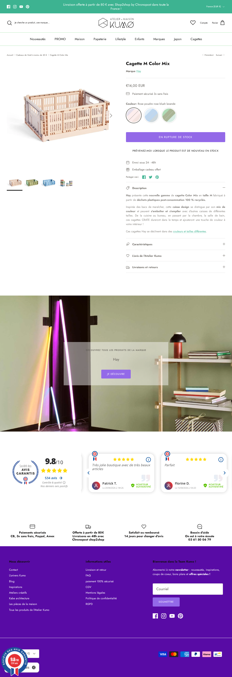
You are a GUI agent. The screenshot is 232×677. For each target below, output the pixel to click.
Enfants (139, 39)
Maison (80, 39)
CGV (88, 587)
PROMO (60, 39)
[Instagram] (15, 6)
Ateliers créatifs (18, 593)
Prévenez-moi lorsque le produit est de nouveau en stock (175, 151)
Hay (138, 71)
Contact (13, 570)
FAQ (88, 575)
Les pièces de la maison (23, 604)
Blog (11, 581)
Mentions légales (95, 593)
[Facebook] (8, 6)
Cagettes (196, 39)
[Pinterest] (27, 6)
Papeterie (100, 39)
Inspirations (15, 587)
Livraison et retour (96, 570)
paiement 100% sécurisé (100, 581)
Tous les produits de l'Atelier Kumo (29, 610)
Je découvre (116, 374)
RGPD (89, 604)
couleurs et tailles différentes (189, 231)
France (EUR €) (213, 6)
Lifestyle (120, 39)
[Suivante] (111, 116)
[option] (61, 115)
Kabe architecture (19, 598)
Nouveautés (38, 39)
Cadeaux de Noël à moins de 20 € (31, 54)
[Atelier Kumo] (116, 23)
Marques (159, 39)
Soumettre (166, 602)
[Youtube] (21, 6)
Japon (177, 39)
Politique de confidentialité (101, 598)
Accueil (10, 54)
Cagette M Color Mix (59, 54)
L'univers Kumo (17, 575)
